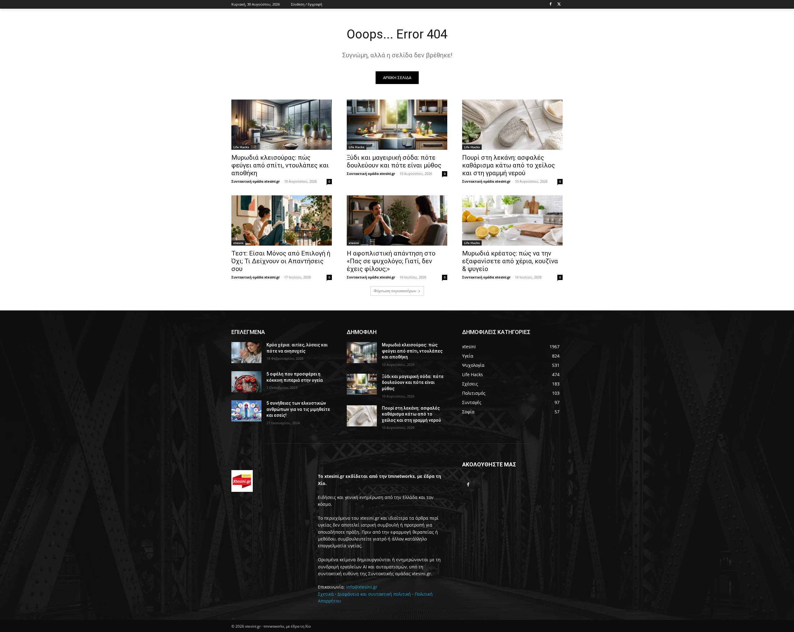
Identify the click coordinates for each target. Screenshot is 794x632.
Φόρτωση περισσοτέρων (395, 290)
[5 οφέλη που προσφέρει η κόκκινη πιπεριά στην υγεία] (246, 381)
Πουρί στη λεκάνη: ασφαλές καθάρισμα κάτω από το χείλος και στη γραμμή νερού (508, 165)
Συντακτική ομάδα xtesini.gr (255, 181)
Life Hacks (241, 147)
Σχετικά (326, 594)
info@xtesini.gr (361, 587)
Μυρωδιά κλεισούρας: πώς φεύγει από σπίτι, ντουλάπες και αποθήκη (280, 165)
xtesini (238, 243)
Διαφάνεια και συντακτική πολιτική (374, 594)
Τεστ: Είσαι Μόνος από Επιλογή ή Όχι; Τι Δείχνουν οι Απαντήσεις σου (280, 261)
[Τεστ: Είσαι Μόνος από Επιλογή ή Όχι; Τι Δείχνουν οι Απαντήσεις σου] (281, 220)
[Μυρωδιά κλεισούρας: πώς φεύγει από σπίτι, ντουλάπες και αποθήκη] (281, 125)
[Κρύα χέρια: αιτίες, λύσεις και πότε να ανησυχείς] (246, 352)
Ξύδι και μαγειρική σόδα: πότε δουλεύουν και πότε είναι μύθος (394, 161)
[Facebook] (550, 4)
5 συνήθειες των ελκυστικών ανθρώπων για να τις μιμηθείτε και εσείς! (298, 409)
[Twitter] (559, 4)
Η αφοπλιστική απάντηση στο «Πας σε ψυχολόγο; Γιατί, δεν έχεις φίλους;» (391, 261)
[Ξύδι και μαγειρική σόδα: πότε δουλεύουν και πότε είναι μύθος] (397, 125)
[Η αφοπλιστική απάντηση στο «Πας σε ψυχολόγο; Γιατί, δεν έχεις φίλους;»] (397, 220)
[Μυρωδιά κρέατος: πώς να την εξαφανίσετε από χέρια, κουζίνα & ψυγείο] (512, 220)
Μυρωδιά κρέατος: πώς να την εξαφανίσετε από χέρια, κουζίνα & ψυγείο (510, 261)
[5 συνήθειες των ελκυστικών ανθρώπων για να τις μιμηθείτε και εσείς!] (246, 410)
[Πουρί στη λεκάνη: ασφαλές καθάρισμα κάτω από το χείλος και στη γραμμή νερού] (512, 125)
